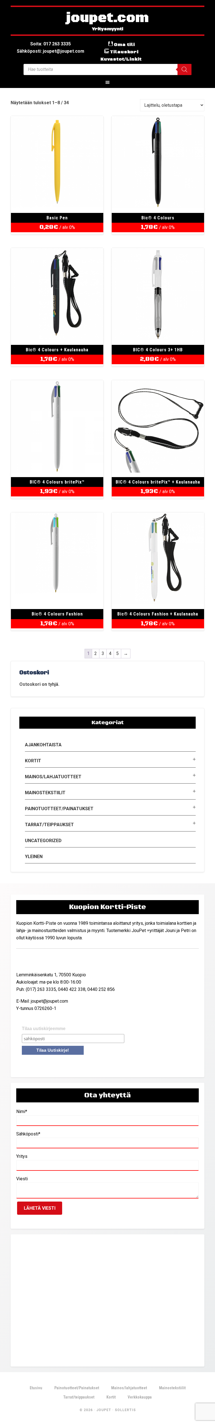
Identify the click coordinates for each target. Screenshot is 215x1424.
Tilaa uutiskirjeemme (44, 1028)
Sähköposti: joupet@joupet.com (50, 51)
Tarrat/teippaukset (49, 824)
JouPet (103, 1410)
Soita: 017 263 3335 (50, 44)
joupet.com (107, 18)
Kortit (33, 760)
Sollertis (125, 1410)
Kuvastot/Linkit (121, 59)
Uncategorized (43, 840)
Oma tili (124, 44)
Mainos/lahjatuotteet (53, 776)
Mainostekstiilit (45, 792)
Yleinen (34, 856)
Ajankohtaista (43, 744)
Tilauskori (124, 52)
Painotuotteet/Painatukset (59, 808)
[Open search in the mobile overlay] (107, 69)
